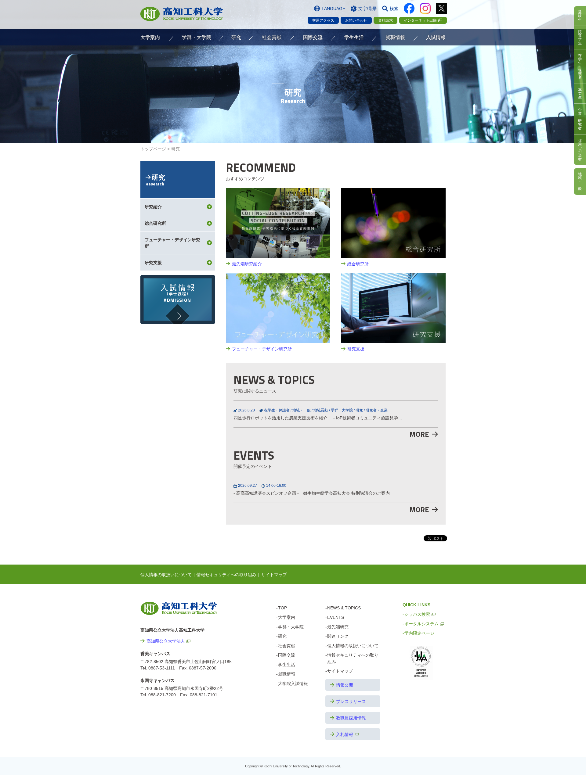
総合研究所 (358, 263)
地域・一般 (301, 410)
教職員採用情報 (351, 718)
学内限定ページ (419, 633)
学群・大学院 (342, 410)
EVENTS (335, 617)
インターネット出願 (420, 20)
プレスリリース (351, 701)
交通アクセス (323, 20)
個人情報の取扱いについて (166, 574)
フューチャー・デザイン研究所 (262, 348)
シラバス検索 (417, 614)
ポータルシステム (421, 623)
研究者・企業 (377, 410)
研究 (359, 410)
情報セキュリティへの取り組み (226, 574)
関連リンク (338, 636)
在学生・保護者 (277, 410)
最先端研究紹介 (247, 263)
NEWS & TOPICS (344, 607)
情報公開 (344, 685)
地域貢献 (320, 410)
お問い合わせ (356, 20)
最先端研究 (338, 626)
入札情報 (344, 734)
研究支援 (355, 348)
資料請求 (385, 20)
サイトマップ (274, 574)
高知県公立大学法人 (165, 641)
